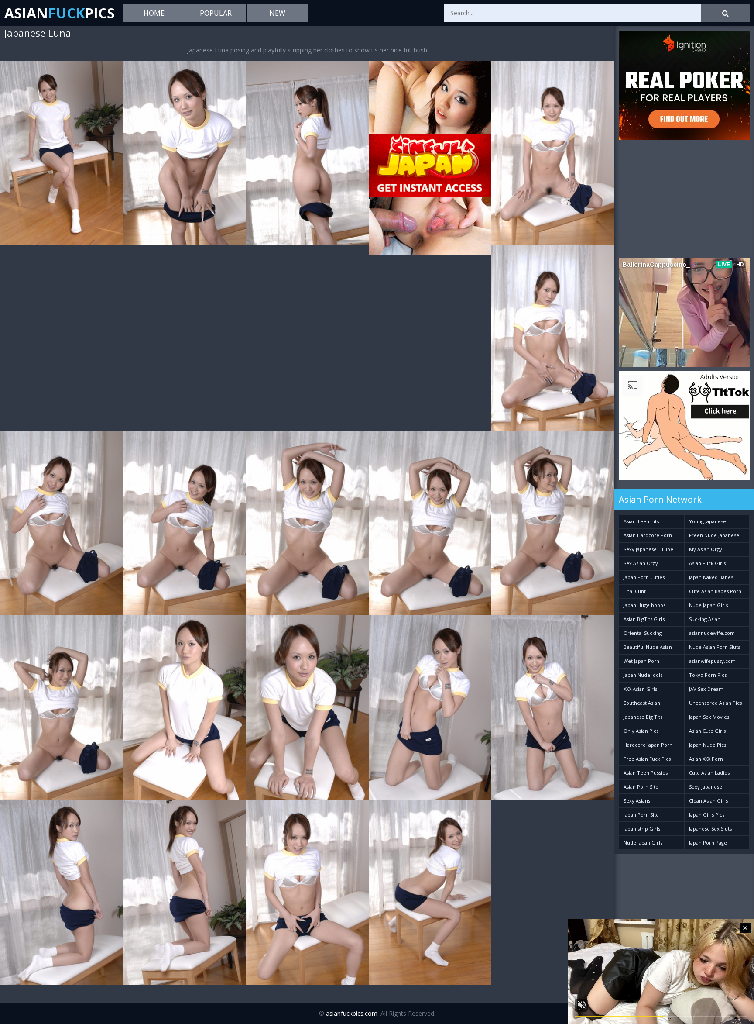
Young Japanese (707, 521)
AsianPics (59, 12)
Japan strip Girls (642, 828)
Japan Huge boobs (644, 605)
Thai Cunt (635, 591)
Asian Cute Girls (707, 730)
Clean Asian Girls (708, 800)
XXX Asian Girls (640, 689)
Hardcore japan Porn (648, 744)
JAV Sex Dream (706, 689)
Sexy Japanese (705, 786)
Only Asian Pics (641, 730)
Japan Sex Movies (709, 717)
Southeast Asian (642, 703)
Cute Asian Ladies (709, 772)
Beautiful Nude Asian (648, 647)
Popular (216, 13)
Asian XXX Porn (706, 758)
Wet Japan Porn (641, 661)
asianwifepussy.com (712, 661)
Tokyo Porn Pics (708, 675)
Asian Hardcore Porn (648, 535)
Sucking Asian (704, 619)
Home (154, 13)
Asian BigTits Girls (644, 619)
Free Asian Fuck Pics (647, 758)
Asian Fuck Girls (707, 563)
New (277, 13)
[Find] (725, 13)
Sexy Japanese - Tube (648, 549)
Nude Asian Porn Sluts (714, 647)
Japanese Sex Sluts (710, 828)
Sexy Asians (637, 800)
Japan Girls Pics (706, 814)
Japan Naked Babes (711, 577)
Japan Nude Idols (643, 675)
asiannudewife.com (712, 633)
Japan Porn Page (708, 842)
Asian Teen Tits (641, 521)
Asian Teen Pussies (646, 772)
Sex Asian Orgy (641, 563)
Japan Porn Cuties (644, 577)
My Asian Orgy (705, 549)
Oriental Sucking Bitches (643, 635)
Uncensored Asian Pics (715, 703)
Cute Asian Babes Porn (715, 591)
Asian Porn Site (641, 786)
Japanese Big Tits (643, 717)
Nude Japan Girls (708, 605)
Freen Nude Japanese (714, 535)
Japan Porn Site (641, 814)
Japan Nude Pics (707, 744)
